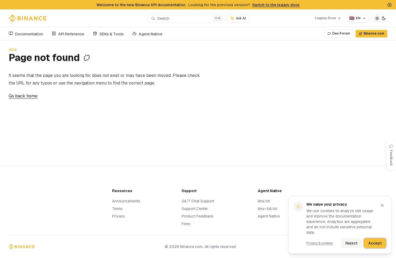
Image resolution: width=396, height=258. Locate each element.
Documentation (29, 34)
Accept (375, 243)
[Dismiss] (382, 205)
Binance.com (374, 33)
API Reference (71, 34)
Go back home (23, 96)
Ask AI (241, 18)
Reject (351, 243)
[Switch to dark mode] (380, 18)
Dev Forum (341, 33)
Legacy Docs (325, 18)
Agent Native (150, 34)
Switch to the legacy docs (276, 4)
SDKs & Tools (111, 34)
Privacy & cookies (319, 243)
